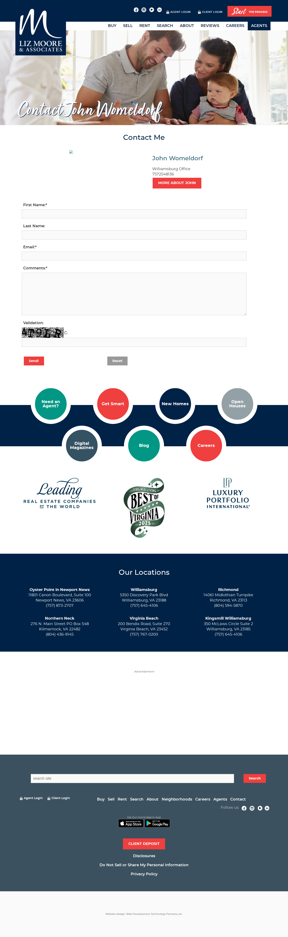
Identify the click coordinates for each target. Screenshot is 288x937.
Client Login (212, 12)
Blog (144, 446)
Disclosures (144, 856)
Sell (128, 26)
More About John (177, 183)
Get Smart (113, 404)
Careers (235, 26)
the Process (249, 12)
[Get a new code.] (66, 332)
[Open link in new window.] (136, 9)
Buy (112, 26)
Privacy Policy (144, 874)
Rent (144, 26)
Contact (238, 799)
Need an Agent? (51, 404)
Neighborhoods (177, 799)
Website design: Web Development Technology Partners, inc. (144, 914)
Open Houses (237, 404)
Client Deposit (144, 844)
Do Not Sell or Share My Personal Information (144, 865)
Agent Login (180, 12)
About (187, 26)
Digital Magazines (82, 445)
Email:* (29, 247)
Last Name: (34, 226)
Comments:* (35, 268)
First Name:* (35, 205)
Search (165, 26)
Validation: (33, 323)
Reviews (210, 26)
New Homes (175, 404)
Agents (259, 26)
